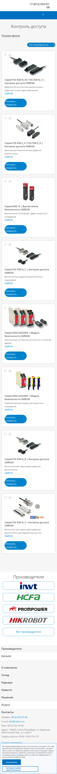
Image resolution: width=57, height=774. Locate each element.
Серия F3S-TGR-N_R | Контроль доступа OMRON (27, 461)
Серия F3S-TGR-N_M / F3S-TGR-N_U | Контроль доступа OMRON (25, 81)
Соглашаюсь (11, 762)
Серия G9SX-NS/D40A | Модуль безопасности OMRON (22, 334)
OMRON (9, 93)
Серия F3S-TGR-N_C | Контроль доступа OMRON (27, 271)
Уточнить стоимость (10, 103)
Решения (7, 697)
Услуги (5, 705)
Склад (5, 675)
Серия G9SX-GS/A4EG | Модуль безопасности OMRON (22, 397)
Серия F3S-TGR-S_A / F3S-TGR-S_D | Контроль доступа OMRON (24, 144)
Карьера (6, 682)
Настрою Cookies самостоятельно (13, 769)
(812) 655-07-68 (19, 717)
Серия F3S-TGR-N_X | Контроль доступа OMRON (27, 524)
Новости (6, 690)
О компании (9, 667)
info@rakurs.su (17, 721)
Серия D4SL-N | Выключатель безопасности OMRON (21, 208)
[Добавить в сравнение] (9, 54)
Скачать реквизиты (11, 742)
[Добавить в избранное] (5, 54)
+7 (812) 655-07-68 (40, 5)
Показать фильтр (11, 35)
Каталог (6, 656)
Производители (11, 648)
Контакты (7, 712)
